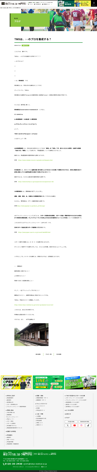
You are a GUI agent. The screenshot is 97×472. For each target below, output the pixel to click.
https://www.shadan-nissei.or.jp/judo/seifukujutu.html (35, 160)
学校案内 (9, 435)
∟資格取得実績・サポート (41, 397)
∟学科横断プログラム (11, 425)
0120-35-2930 (13, 464)
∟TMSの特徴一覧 (10, 412)
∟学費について (39, 422)
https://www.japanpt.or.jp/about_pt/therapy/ (31, 206)
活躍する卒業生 (11, 431)
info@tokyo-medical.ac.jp (36, 464)
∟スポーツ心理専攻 (10, 423)
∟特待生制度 (38, 420)
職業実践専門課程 (84, 421)
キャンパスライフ (42, 403)
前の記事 (38, 354)
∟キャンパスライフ (40, 406)
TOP (1, 7)
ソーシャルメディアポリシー (32, 466)
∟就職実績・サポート (40, 400)
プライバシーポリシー (18, 466)
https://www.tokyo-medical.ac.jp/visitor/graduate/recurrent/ (33, 305)
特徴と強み (10, 410)
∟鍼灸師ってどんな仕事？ (71, 404)
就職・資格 (40, 395)
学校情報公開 (38, 4)
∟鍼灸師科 (8, 400)
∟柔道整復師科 (9, 397)
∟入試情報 (38, 416)
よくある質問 (70, 410)
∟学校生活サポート (40, 410)
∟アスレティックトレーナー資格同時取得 (16, 406)
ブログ (68, 417)
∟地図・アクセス (10, 439)
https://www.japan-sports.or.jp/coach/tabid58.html (34, 232)
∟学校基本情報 (9, 441)
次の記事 (58, 354)
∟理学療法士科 (9, 402)
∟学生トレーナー (10, 419)
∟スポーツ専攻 (9, 421)
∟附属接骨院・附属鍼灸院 (12, 444)
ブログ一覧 (5, 7)
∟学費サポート (39, 425)
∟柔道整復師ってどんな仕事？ (72, 402)
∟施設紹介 (8, 437)
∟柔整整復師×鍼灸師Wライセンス (14, 427)
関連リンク (44, 466)
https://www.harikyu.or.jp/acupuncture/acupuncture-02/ (36, 181)
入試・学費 (40, 414)
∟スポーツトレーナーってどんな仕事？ (74, 397)
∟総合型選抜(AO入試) (40, 418)
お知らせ (68, 414)
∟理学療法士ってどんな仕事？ (72, 406)
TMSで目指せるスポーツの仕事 (75, 395)
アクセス (31, 4)
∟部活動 (37, 408)
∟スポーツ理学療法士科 (12, 404)
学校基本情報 (71, 421)
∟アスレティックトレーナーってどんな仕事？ (76, 400)
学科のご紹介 (11, 395)
